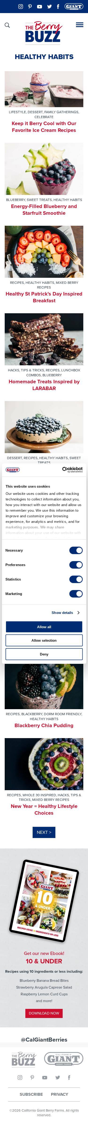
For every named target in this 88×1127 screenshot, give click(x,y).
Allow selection (44, 640)
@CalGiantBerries (44, 1039)
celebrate (44, 117)
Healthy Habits (68, 199)
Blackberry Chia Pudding (44, 725)
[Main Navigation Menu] (79, 24)
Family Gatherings (61, 112)
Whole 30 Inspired (39, 795)
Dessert (35, 112)
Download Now (44, 1013)
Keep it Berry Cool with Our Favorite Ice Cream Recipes (44, 127)
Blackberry (31, 714)
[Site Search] (7, 25)
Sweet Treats (39, 199)
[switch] (76, 564)
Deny (44, 654)
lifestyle (17, 112)
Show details (62, 613)
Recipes (17, 282)
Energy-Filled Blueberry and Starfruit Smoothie (44, 209)
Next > (44, 832)
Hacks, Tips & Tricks (26, 370)
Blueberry (15, 199)
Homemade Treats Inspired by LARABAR (44, 385)
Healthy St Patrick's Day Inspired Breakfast (44, 297)
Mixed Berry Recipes (57, 285)
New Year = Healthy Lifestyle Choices (44, 809)
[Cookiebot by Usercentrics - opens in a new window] (63, 470)
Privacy (59, 1094)
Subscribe (31, 1094)
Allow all (44, 627)
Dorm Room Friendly (62, 714)
